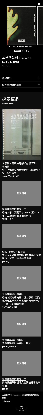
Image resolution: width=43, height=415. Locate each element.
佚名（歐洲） (8, 252)
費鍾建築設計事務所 (13, 294)
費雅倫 (21, 252)
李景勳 (5, 166)
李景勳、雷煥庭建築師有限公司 (19, 163)
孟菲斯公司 (10, 57)
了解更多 (6, 402)
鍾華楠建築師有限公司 (14, 209)
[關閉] (39, 4)
